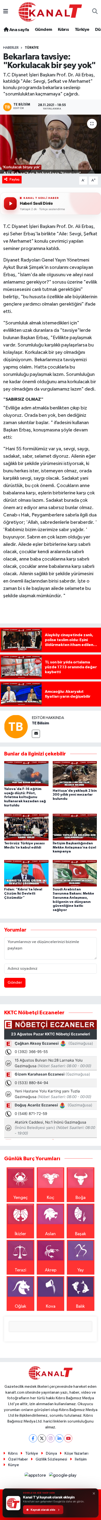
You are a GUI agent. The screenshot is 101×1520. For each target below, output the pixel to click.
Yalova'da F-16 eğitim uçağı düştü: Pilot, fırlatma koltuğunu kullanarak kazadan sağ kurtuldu (25, 797)
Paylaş (15, 179)
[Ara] (95, 12)
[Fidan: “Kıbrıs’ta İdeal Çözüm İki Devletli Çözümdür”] (26, 873)
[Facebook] (33, 1438)
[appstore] (36, 1476)
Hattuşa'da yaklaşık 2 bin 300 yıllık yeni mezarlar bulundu (75, 795)
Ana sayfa (18, 30)
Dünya (51, 1453)
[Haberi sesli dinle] (10, 203)
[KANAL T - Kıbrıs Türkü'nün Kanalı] (50, 12)
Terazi (20, 1270)
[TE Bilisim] (16, 726)
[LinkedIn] (59, 1438)
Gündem (43, 29)
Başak (80, 1234)
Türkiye (82, 29)
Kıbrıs (63, 29)
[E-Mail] (36, 734)
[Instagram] (51, 1438)
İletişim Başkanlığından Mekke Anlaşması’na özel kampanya (74, 847)
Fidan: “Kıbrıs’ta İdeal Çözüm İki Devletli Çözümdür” (23, 893)
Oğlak (20, 1306)
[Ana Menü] (5, 12)
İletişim (81, 1459)
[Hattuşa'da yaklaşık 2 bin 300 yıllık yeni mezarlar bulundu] (75, 774)
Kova (50, 1306)
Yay (80, 1270)
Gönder (15, 983)
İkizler (20, 1234)
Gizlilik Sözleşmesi (51, 1459)
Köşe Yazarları (76, 1453)
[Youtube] (68, 1438)
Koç (50, 1198)
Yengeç (20, 1198)
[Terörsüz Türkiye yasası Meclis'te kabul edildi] (26, 827)
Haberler (11, 47)
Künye (13, 1465)
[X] (42, 1438)
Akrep (50, 1270)
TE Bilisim (40, 723)
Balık (80, 1306)
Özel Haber (18, 1459)
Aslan (50, 1234)
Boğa (81, 1198)
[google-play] (63, 1476)
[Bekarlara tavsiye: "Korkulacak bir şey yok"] (50, 144)
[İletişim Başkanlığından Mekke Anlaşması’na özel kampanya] (75, 827)
